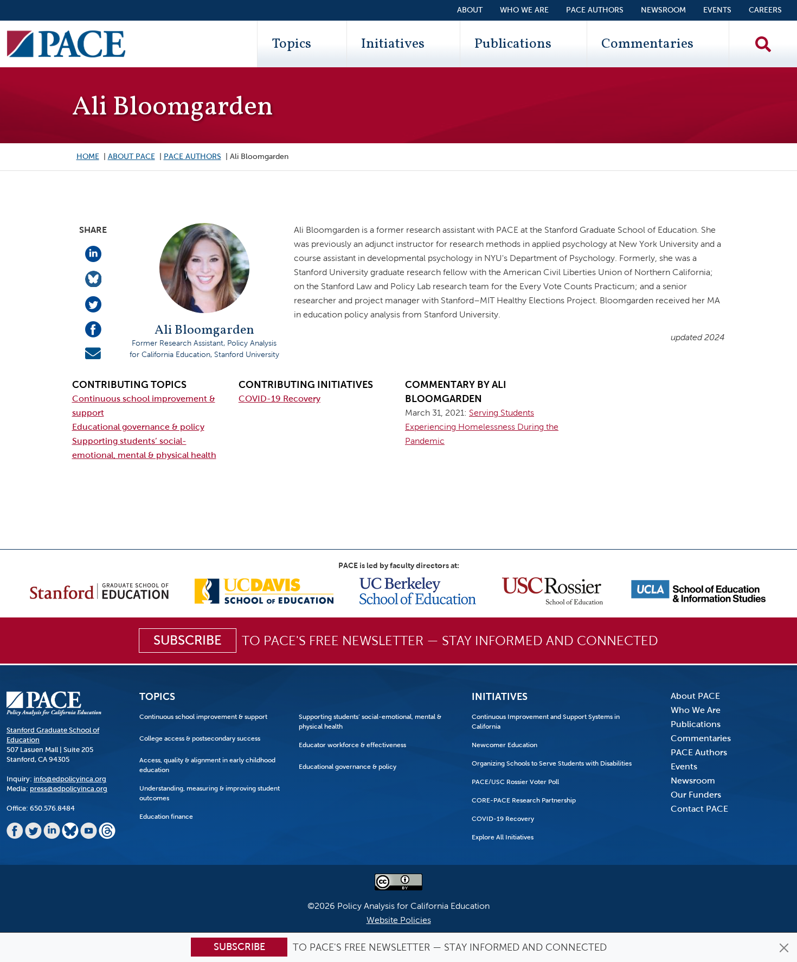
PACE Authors (595, 10)
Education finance (166, 816)
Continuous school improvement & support (203, 717)
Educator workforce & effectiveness (352, 745)
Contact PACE (699, 808)
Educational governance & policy (138, 426)
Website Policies (399, 920)
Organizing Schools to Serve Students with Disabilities (552, 763)
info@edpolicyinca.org (70, 779)
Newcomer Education (504, 745)
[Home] (66, 44)
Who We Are (524, 10)
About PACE (131, 156)
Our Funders (696, 794)
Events (717, 10)
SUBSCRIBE (187, 640)
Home (87, 156)
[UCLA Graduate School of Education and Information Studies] (698, 590)
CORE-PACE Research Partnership (524, 800)
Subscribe (239, 946)
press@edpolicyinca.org (68, 789)
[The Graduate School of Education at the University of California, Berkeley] (417, 590)
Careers (765, 10)
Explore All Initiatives (503, 837)
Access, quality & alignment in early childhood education (207, 765)
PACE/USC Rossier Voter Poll (515, 782)
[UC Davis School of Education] (264, 590)
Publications (512, 44)
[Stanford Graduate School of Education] (99, 590)
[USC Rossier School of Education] (552, 590)
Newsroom (663, 10)
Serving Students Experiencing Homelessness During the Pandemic (481, 426)
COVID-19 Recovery (279, 398)
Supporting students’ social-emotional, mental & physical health (370, 721)
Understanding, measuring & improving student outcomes (209, 793)
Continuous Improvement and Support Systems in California (546, 721)
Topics (291, 44)
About (470, 10)
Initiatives (393, 44)
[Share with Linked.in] (93, 253)
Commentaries (647, 44)
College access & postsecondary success (199, 738)
